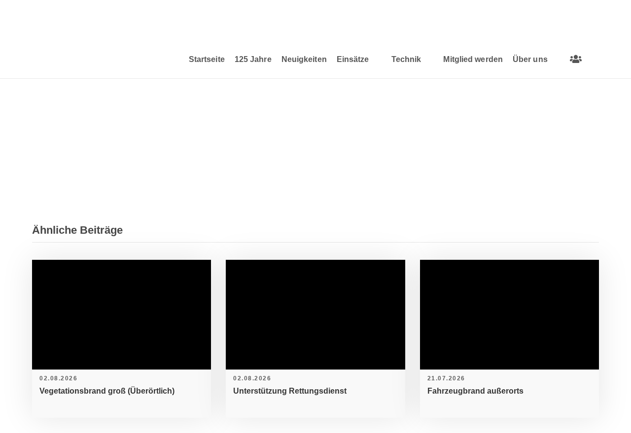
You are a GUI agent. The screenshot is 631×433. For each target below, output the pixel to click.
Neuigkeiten (304, 59)
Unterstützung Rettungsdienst (290, 391)
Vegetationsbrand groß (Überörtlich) (107, 391)
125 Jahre (253, 59)
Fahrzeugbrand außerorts (475, 391)
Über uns (530, 59)
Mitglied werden (473, 59)
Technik (406, 59)
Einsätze (353, 59)
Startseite (207, 59)
